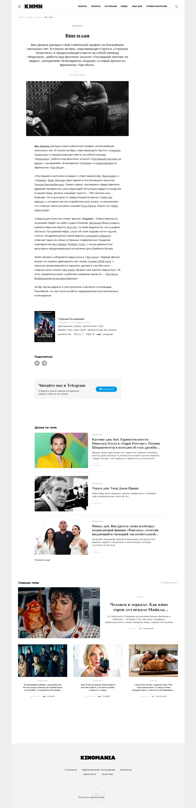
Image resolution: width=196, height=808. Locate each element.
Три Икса (56, 167)
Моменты (39, 17)
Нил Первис (59, 244)
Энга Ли (72, 227)
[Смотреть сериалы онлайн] (98, 798)
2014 (87, 322)
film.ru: (79, 334)
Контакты (126, 770)
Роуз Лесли (88, 205)
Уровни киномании (156, 6)
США (100, 326)
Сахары (41, 180)
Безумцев (109, 176)
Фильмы (82, 6)
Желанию (95, 223)
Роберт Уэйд (77, 244)
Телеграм (107, 774)
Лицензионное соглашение (98, 770)
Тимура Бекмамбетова (48, 184)
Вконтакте (90, 774)
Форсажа (42, 159)
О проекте (71, 770)
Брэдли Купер (95, 330)
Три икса (92, 257)
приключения (65, 326)
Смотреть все (168, 583)
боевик (77, 326)
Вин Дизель (41, 146)
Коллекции (111, 6)
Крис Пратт (80, 330)
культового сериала (98, 235)
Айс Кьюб (68, 269)
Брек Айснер (56, 180)
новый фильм (104, 163)
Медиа (124, 6)
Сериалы (96, 6)
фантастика (89, 326)
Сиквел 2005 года (99, 261)
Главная (21, 17)
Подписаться (108, 389)
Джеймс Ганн (65, 330)
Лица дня (137, 6)
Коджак (86, 163)
